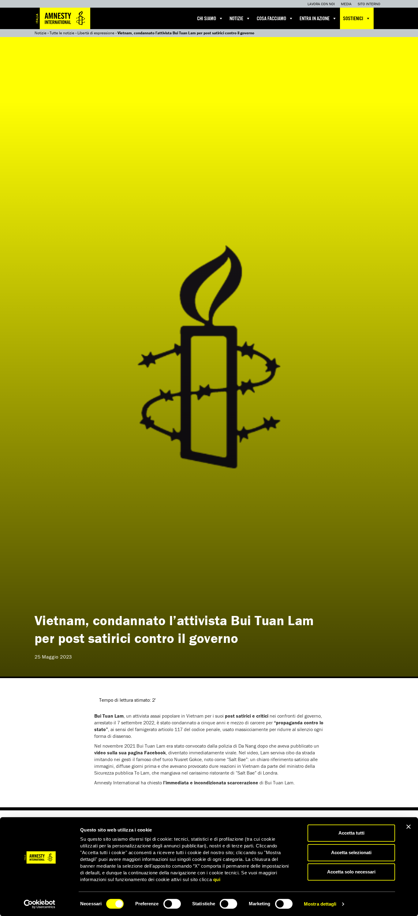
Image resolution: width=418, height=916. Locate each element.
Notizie (236, 19)
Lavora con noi (321, 4)
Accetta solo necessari (351, 871)
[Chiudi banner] (408, 826)
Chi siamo (206, 19)
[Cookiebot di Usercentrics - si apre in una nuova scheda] (39, 904)
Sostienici (353, 19)
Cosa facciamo (271, 19)
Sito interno (369, 4)
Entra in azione (315, 19)
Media (346, 4)
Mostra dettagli (320, 904)
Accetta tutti (351, 832)
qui (217, 879)
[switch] (172, 904)
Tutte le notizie (62, 33)
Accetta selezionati (351, 852)
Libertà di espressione (95, 33)
